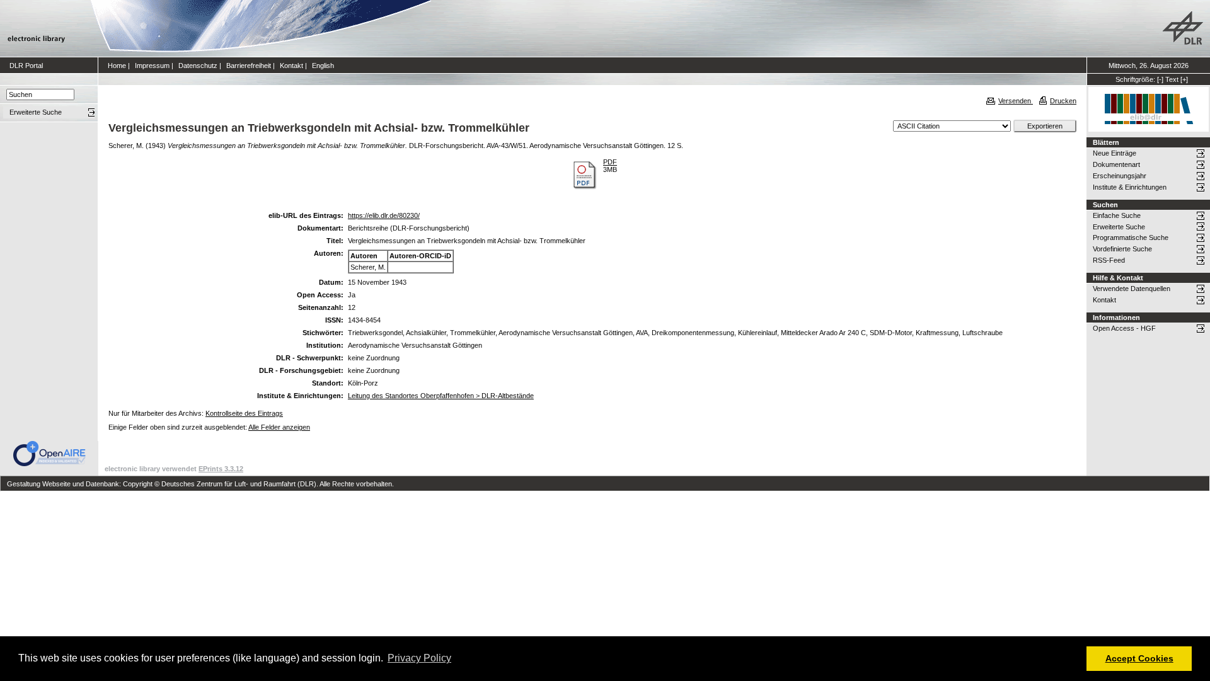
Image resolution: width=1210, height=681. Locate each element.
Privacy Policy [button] (419, 658)
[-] (1160, 79)
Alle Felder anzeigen (279, 427)
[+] (1184, 79)
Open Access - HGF (1124, 328)
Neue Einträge (1114, 153)
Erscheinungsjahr (1119, 176)
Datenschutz (197, 65)
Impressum (152, 65)
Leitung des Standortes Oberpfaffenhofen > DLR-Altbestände (441, 395)
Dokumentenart (1116, 164)
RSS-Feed (1109, 260)
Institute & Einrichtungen (1130, 187)
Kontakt (291, 65)
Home (117, 65)
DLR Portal (26, 65)
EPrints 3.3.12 (221, 468)
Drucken (1063, 101)
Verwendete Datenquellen (1131, 288)
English (323, 65)
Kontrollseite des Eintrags (244, 413)
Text (1171, 79)
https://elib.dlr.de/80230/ (384, 215)
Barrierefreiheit (248, 65)
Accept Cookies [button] (1139, 658)
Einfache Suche (1117, 215)
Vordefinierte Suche (1122, 249)
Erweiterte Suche (1119, 227)
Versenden (1015, 101)
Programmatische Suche (1130, 237)
